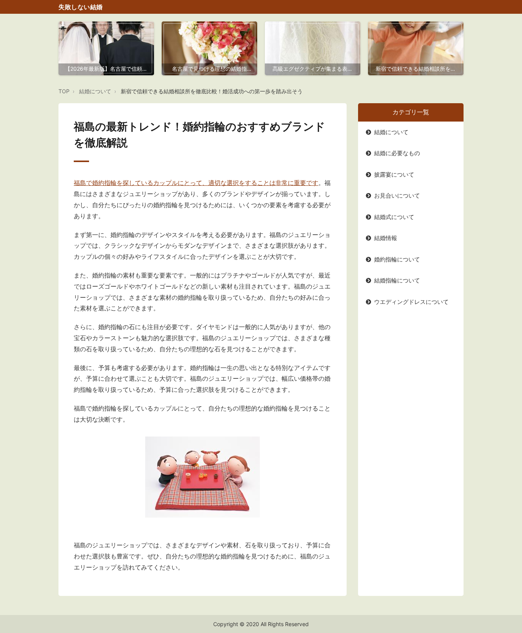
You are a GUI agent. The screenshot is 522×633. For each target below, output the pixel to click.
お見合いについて (397, 195)
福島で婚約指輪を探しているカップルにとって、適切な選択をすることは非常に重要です (196, 183)
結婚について (95, 91)
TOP (64, 91)
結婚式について (394, 217)
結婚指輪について (397, 280)
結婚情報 (385, 238)
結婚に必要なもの (397, 153)
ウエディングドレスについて (411, 301)
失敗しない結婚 (80, 7)
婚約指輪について (397, 259)
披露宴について (394, 174)
